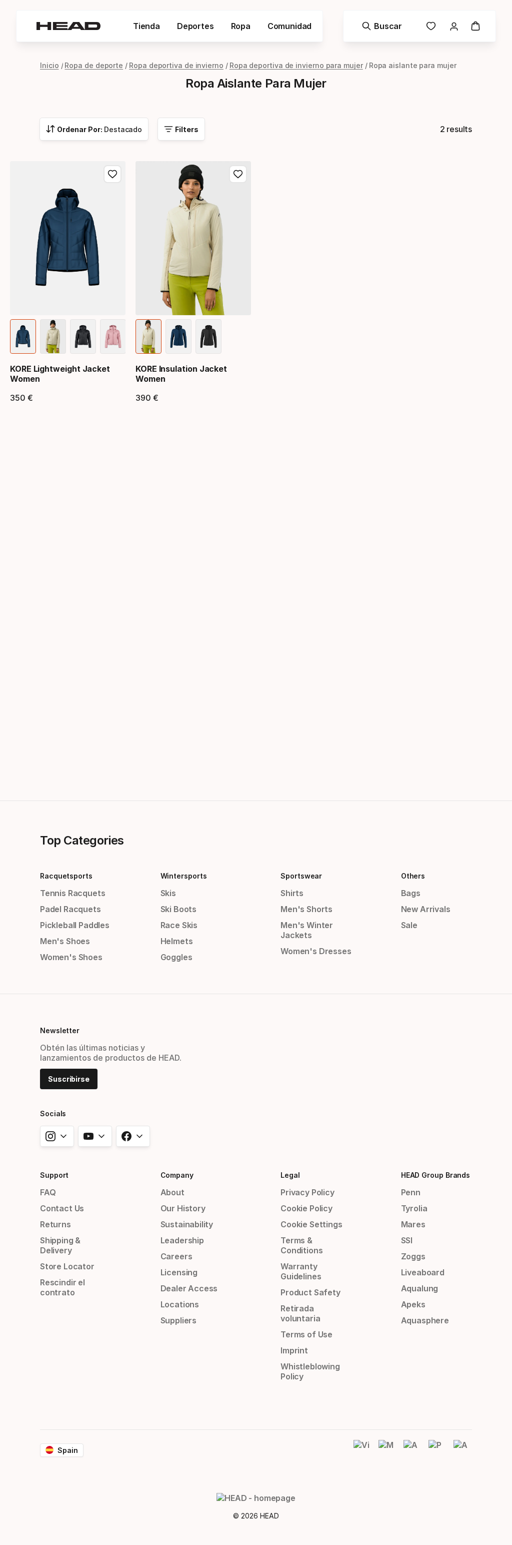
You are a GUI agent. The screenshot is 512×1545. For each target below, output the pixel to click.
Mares (413, 1224)
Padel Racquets (70, 909)
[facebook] (133, 1136)
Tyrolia (414, 1208)
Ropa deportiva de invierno (176, 65)
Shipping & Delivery (60, 1245)
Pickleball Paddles (75, 925)
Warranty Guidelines (300, 1271)
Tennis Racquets (72, 893)
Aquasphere (425, 1320)
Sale (409, 925)
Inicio (49, 65)
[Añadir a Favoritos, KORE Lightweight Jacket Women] (113, 174)
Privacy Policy (307, 1192)
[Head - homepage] (68, 26)
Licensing (179, 1272)
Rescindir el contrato (62, 1287)
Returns (55, 1224)
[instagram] (57, 1136)
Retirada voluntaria (300, 1313)
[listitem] (23, 336)
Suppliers (178, 1320)
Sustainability (187, 1224)
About (172, 1192)
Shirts (292, 893)
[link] (431, 26)
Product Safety (310, 1292)
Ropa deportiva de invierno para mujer (296, 65)
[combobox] (94, 129)
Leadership (182, 1240)
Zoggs (413, 1256)
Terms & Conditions (301, 1245)
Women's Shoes (71, 957)
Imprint (294, 1350)
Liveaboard (422, 1272)
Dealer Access (189, 1288)
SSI (406, 1240)
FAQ (48, 1192)
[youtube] (95, 1136)
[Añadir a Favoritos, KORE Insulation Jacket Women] (238, 174)
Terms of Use (306, 1334)
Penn (410, 1192)
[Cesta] (476, 26)
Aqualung (419, 1288)
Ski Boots (178, 909)
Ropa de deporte (93, 65)
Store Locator (67, 1266)
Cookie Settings (311, 1224)
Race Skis (179, 925)
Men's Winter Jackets (306, 930)
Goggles (176, 957)
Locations (179, 1304)
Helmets (176, 941)
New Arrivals (425, 909)
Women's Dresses (315, 951)
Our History (183, 1208)
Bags (410, 893)
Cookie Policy (306, 1208)
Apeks (413, 1304)
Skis (168, 893)
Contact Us (62, 1208)
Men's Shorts (306, 909)
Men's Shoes (65, 941)
